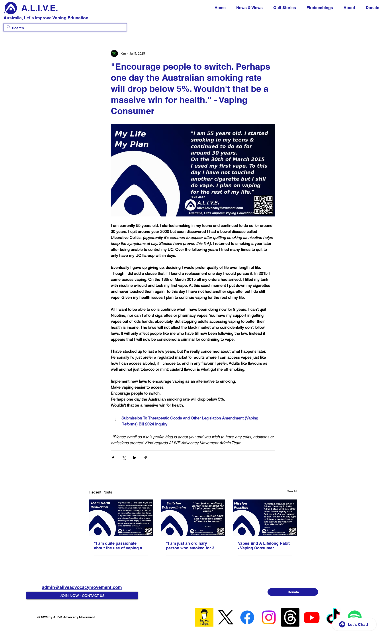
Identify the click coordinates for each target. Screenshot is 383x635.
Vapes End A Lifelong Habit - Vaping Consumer (264, 545)
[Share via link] (145, 458)
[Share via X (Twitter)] (124, 458)
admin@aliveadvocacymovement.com (82, 587)
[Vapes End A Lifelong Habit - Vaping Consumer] (265, 517)
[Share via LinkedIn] (135, 458)
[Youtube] (312, 617)
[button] (193, 421)
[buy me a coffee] (204, 617)
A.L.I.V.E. (39, 8)
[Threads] (290, 617)
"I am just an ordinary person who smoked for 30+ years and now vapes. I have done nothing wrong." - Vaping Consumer (193, 545)
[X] (226, 617)
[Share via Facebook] (113, 458)
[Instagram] (269, 617)
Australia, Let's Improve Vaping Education (46, 17)
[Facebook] (247, 617)
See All (292, 491)
